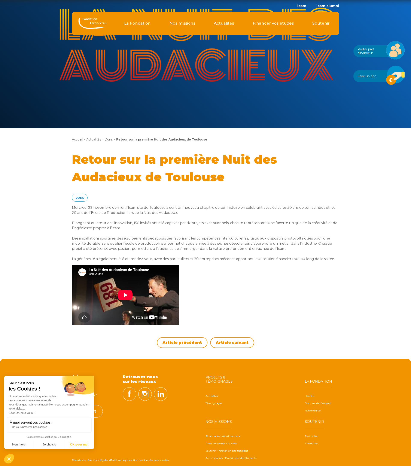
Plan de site (79, 460)
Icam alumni (327, 6)
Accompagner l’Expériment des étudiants (182, 68)
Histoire (309, 396)
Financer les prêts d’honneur (223, 436)
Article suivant (232, 342)
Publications (137, 68)
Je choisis (49, 444)
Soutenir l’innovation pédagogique (227, 450)
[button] (9, 459)
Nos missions (182, 23)
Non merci (19, 444)
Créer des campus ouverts (221, 443)
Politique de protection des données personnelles (139, 460)
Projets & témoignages (219, 379)
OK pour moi (79, 444)
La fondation (318, 381)
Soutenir (321, 23)
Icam (301, 6)
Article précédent (182, 342)
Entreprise (311, 443)
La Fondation (137, 23)
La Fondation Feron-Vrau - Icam (92, 23)
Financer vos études (273, 23)
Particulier (311, 436)
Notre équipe (312, 410)
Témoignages (214, 403)
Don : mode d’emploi (318, 403)
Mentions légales (98, 460)
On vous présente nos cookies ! (30, 427)
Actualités (224, 23)
